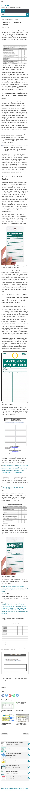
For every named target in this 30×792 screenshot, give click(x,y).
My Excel (5, 5)
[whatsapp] (13, 695)
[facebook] (2, 695)
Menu (3, 10)
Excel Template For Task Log (12, 765)
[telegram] (17, 695)
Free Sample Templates (21, 789)
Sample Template (18, 788)
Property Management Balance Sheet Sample (16, 748)
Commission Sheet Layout (12, 771)
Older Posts (25, 733)
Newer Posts (4, 733)
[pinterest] (10, 695)
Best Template (6, 789)
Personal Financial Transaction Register (15, 776)
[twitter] (6, 695)
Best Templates (12, 788)
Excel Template (25, 788)
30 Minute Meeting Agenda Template (14, 742)
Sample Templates (4, 788)
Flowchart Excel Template (12, 759)
